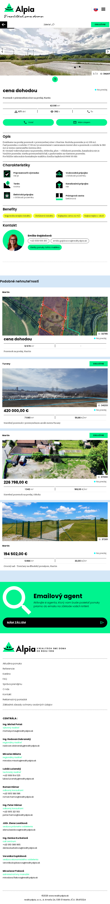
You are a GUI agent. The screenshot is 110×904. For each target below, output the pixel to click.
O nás (6, 689)
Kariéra (6, 673)
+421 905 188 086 (11, 793)
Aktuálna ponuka (12, 663)
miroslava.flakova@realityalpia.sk (20, 877)
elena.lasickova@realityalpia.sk (19, 829)
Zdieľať (47, 24)
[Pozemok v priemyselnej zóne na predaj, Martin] (28, 12)
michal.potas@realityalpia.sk (18, 730)
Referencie (9, 668)
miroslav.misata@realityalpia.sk (19, 760)
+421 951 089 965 (11, 844)
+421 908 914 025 (11, 775)
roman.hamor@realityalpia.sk (18, 796)
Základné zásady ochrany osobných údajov (27, 704)
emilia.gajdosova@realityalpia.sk (70, 240)
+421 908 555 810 (38, 240)
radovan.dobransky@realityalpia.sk (21, 745)
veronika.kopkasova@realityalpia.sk (21, 862)
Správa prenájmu (12, 684)
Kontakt (7, 694)
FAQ (5, 679)
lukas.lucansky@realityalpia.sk (18, 778)
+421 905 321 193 (11, 811)
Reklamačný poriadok (15, 699)
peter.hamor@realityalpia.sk (18, 814)
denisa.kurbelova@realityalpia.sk (20, 847)
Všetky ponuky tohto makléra (44, 247)
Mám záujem (16, 623)
